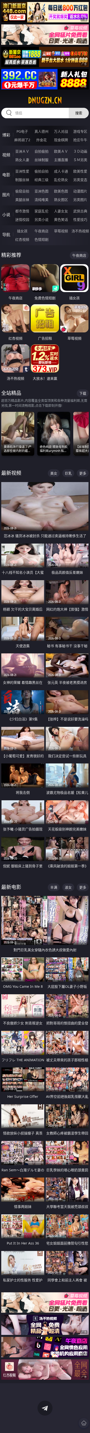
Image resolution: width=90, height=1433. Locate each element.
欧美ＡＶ (61, 151)
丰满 (53, 887)
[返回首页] (84, 1423)
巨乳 (68, 473)
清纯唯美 (41, 199)
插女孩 (22, 231)
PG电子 (22, 131)
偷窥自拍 (22, 191)
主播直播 (61, 159)
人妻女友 (61, 211)
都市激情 (22, 211)
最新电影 (11, 887)
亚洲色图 (41, 191)
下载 (82, 393)
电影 (6, 175)
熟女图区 (61, 199)
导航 (6, 234)
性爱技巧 (80, 219)
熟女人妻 (22, 159)
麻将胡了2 (22, 139)
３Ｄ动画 (80, 151)
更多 (82, 473)
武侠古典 (80, 211)
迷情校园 (22, 219)
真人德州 (41, 131)
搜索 (78, 113)
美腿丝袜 (22, 199)
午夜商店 (41, 231)
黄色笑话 (61, 219)
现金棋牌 (61, 139)
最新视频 (11, 473)
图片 (6, 194)
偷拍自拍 (41, 171)
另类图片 (80, 199)
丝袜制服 (41, 159)
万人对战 (61, 131)
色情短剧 (41, 239)
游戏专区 (80, 131)
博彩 (6, 135)
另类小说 (41, 219)
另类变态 (80, 179)
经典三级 (41, 179)
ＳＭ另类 (80, 159)
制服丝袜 (22, 179)
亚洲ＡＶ (22, 151)
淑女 (68, 887)
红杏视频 (22, 239)
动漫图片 (80, 191)
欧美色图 (61, 191)
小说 (6, 214)
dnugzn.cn (45, 100)
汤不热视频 (80, 231)
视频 (6, 155)
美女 (53, 473)
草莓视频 (61, 231)
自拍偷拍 (41, 151)
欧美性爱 (80, 171)
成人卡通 (61, 171)
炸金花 (41, 139)
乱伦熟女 (61, 179)
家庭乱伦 (41, 211)
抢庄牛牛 (80, 139)
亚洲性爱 (22, 171)
